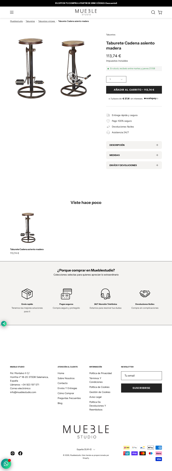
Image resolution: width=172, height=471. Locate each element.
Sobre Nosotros (66, 378)
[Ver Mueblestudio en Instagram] (12, 453)
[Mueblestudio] (86, 12)
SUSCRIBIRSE (141, 387)
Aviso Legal (95, 397)
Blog (60, 403)
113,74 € (14, 253)
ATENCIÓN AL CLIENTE (68, 367)
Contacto (63, 383)
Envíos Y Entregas (67, 388)
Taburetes (30, 21)
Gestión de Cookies (99, 392)
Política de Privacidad (100, 373)
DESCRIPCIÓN (117, 145)
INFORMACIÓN (95, 367)
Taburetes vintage (46, 21)
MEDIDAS (115, 155)
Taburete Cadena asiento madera (27, 249)
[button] (152, 12)
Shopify (86, 458)
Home (61, 373)
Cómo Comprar (66, 393)
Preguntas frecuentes (69, 398)
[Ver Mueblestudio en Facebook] (20, 453)
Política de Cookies (99, 386)
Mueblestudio (16, 21)
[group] (86, 3)
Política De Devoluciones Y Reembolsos (97, 405)
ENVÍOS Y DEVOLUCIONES (123, 165)
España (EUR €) (84, 449)
